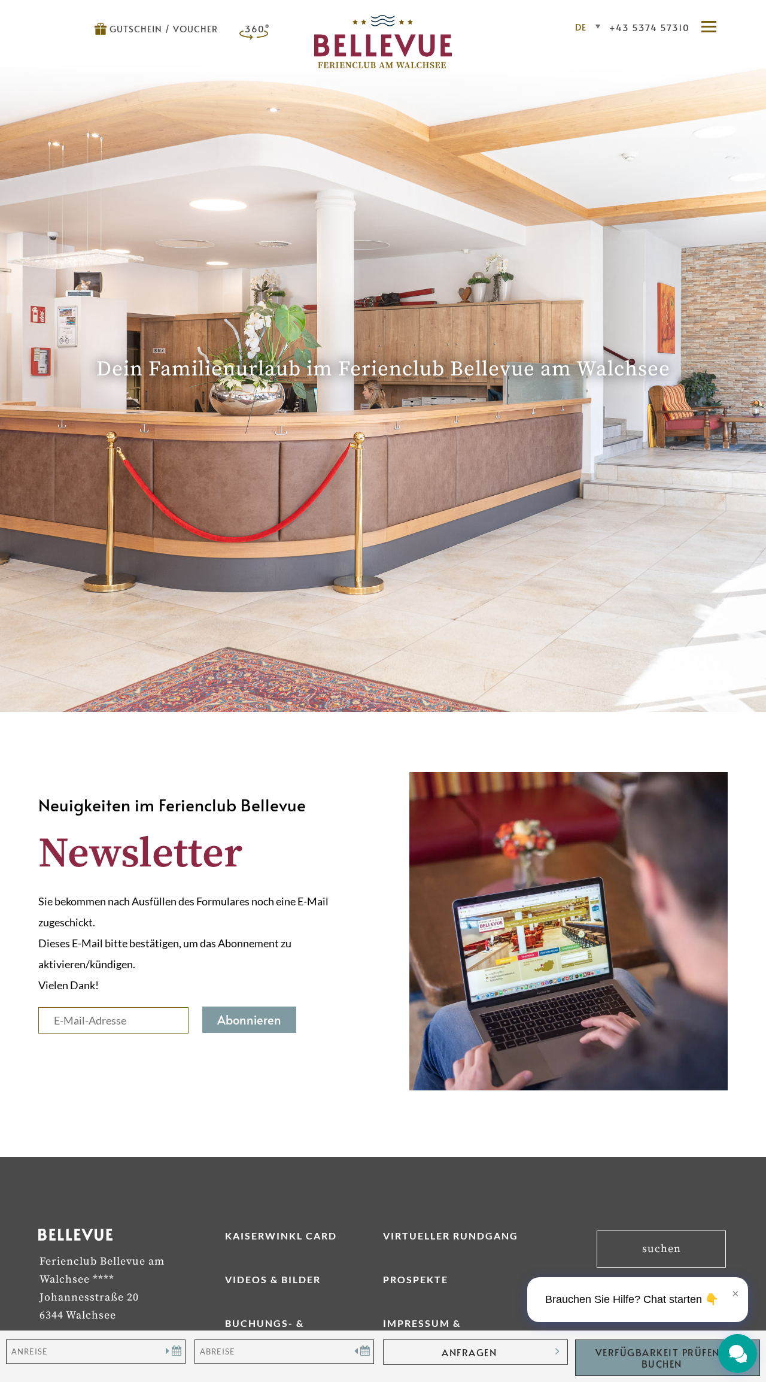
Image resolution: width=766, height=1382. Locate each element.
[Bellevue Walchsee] (383, 64)
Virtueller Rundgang (450, 1235)
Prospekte (415, 1279)
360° (257, 28)
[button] (714, 27)
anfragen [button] (469, 1352)
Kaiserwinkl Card (281, 1235)
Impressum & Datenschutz (424, 1328)
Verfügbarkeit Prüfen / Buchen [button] (661, 1357)
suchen (661, 1249)
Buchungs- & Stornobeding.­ (271, 1328)
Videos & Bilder (273, 1279)
